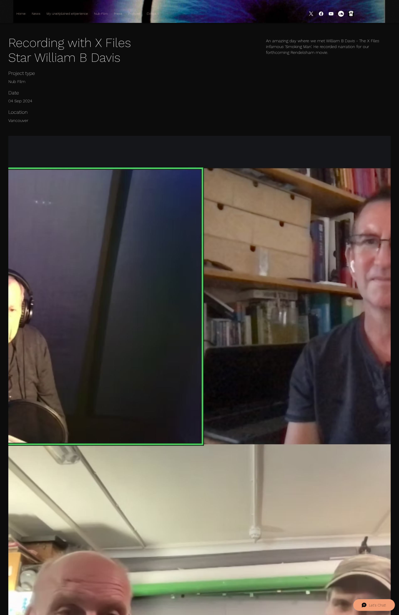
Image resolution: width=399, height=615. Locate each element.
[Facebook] (321, 14)
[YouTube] (331, 14)
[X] (311, 14)
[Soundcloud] (341, 14)
